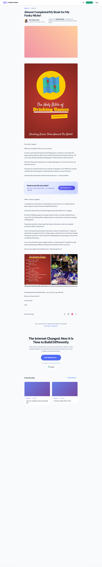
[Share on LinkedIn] (68, 314)
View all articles (73, 377)
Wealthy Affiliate (60, 19)
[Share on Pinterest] (72, 314)
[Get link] (76, 314)
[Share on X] (64, 314)
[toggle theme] (83, 2)
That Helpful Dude (34, 20)
